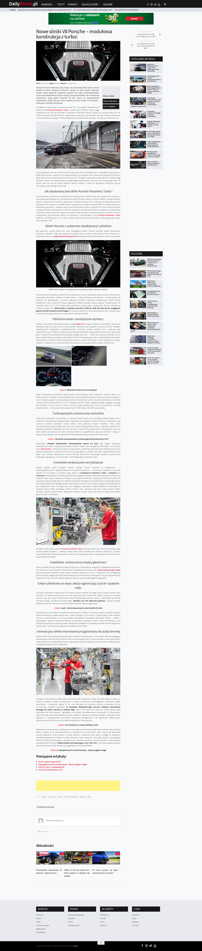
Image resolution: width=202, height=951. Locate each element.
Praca (134, 918)
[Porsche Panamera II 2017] (53, 365)
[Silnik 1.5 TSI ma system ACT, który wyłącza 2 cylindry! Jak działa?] (78, 857)
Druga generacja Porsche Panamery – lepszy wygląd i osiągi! (78, 750)
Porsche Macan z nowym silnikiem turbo (78, 725)
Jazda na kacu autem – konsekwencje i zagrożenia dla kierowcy (152, 304)
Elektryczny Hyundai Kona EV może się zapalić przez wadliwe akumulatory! (154, 262)
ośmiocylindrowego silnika (109, 570)
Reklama (135, 922)
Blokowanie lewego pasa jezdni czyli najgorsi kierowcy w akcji (154, 273)
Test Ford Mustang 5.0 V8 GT (49, 761)
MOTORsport (41, 932)
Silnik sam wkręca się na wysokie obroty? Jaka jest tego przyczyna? (153, 360)
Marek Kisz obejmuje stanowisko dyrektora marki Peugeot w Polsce (153, 339)
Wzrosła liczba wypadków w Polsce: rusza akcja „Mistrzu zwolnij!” (153, 154)
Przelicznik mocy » (110, 101)
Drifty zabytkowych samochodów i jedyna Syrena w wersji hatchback (153, 144)
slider (88, 797)
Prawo (70, 922)
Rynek (38, 918)
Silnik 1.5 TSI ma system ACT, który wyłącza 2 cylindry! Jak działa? (77, 873)
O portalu (135, 915)
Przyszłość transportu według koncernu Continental (153, 113)
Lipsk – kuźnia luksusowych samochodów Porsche (78, 608)
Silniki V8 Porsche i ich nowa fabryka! (78, 390)
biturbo (43, 797)
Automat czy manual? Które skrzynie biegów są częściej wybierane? (45, 10)
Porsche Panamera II (71, 797)
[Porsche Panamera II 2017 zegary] (53, 385)
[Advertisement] (78, 785)
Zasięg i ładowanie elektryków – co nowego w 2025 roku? (153, 123)
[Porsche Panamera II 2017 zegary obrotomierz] (89, 365)
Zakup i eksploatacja (76, 915)
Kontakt (135, 925)
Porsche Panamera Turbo (57, 110)
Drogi (38, 922)
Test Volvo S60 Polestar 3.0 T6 (50, 770)
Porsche (60, 797)
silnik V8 (82, 797)
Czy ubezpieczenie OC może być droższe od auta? (153, 293)
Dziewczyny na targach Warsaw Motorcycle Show (153, 314)
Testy (61, 4)
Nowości (46, 4)
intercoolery (46, 449)
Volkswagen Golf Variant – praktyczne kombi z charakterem (154, 78)
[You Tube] (159, 4)
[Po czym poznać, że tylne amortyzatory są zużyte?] (106, 857)
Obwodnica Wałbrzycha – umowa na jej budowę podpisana (154, 283)
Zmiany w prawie (42, 925)
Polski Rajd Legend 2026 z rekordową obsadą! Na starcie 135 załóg (153, 133)
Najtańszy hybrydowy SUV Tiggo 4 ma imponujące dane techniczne (153, 67)
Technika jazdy (73, 925)
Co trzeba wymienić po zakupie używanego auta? (93, 10)
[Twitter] (155, 4)
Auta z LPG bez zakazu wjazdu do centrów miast (153, 163)
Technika (71, 918)
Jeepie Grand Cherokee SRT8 (65, 236)
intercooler (51, 797)
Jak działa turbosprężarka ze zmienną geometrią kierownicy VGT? (78, 439)
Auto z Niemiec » (109, 106)
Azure (75, 946)
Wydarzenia (40, 929)
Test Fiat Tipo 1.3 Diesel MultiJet (51, 767)
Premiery (39, 915)
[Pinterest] (151, 4)
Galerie (108, 4)
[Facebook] (147, 4)
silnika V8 (79, 324)
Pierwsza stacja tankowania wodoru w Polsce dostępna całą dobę (154, 350)
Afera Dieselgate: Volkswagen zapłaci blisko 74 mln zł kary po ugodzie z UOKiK (154, 89)
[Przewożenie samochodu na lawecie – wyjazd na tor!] (50, 857)
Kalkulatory (90, 4)
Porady (72, 4)
